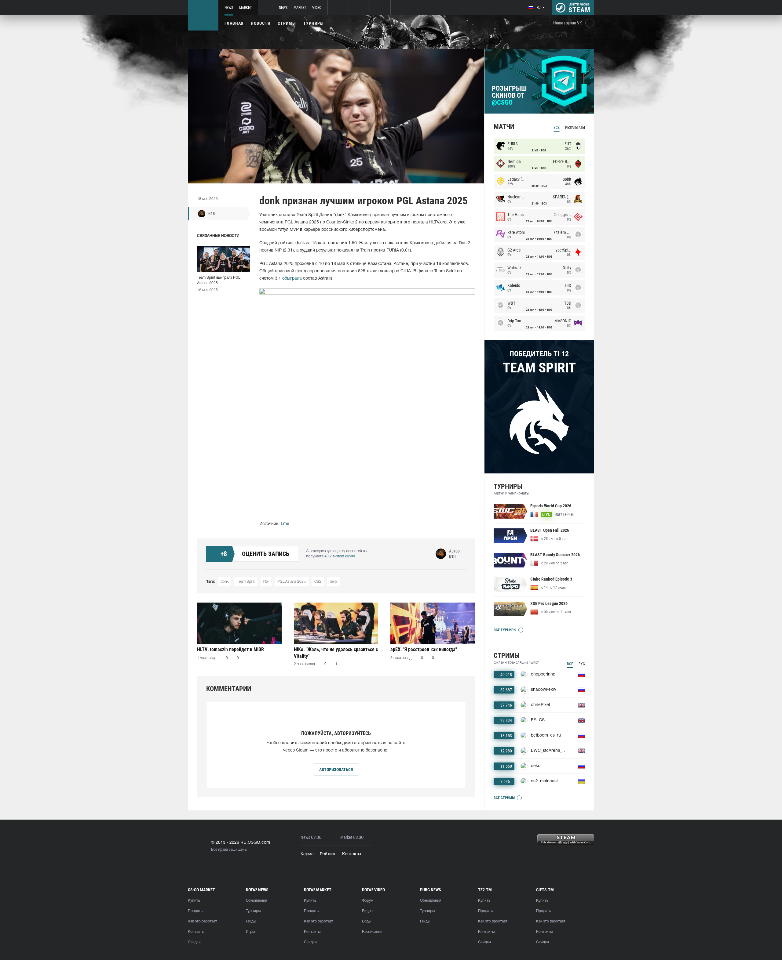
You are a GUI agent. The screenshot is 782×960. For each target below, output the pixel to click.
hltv (266, 581)
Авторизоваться (336, 769)
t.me (285, 524)
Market (245, 7)
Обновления (256, 900)
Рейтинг (328, 854)
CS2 (317, 581)
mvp (333, 581)
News (229, 7)
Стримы (287, 23)
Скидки (194, 942)
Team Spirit (246, 581)
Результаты (575, 127)
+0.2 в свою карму (339, 556)
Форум (367, 900)
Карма (307, 854)
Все (557, 127)
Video (316, 7)
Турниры (313, 23)
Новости (260, 23)
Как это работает (202, 921)
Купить (194, 900)
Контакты (351, 854)
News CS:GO (311, 837)
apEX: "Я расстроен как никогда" (423, 649)
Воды (366, 921)
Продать (195, 911)
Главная (234, 23)
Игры (250, 931)
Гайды (251, 921)
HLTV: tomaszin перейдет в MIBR (230, 649)
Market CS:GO (352, 837)
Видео (367, 911)
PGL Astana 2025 (291, 581)
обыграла (292, 279)
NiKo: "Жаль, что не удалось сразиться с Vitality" (336, 653)
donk (224, 581)
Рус (582, 664)
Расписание (372, 931)
